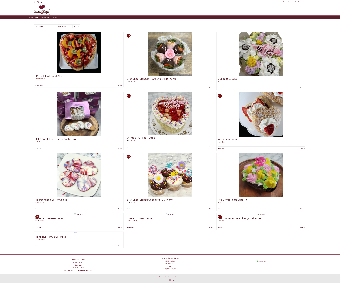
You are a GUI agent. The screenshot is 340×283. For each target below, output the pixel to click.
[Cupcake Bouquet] (261, 54)
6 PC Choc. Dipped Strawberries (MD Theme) (152, 78)
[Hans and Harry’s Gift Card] (78, 233)
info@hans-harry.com (170, 269)
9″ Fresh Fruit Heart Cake (141, 137)
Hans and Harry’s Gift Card (50, 236)
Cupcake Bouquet (228, 78)
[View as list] (78, 26)
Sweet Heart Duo (227, 139)
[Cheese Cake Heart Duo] (78, 214)
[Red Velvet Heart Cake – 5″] (261, 175)
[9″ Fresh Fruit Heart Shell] (78, 52)
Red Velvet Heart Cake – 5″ (233, 199)
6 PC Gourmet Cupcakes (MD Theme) (239, 218)
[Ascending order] (54, 26)
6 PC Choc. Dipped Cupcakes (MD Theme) (151, 199)
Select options (40, 85)
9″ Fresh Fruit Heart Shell (49, 76)
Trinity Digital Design (170, 276)
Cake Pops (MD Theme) (140, 218)
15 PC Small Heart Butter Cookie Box (55, 139)
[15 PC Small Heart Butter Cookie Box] (78, 114)
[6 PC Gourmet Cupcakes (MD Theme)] (261, 214)
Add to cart (130, 88)
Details (120, 85)
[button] (59, 17)
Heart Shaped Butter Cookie (51, 199)
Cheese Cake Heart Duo (49, 218)
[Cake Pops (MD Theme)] (170, 214)
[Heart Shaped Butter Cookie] (78, 175)
